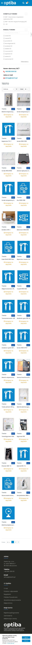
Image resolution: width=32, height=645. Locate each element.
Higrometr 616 (21, 436)
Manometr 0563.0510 (23, 230)
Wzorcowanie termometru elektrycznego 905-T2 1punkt (8, 495)
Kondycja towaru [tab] (10, 14)
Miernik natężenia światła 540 (8, 377)
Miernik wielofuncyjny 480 (23, 407)
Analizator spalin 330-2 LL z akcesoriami (8, 348)
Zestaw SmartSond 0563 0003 (23, 377)
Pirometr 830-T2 (6, 466)
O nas (6, 588)
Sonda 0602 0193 (22, 141)
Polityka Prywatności (10, 597)
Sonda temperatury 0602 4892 (23, 112)
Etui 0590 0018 (21, 200)
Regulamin (7, 594)
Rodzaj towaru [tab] (9, 30)
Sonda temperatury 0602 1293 (8, 200)
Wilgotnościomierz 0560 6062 (8, 289)
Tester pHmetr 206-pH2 (8, 407)
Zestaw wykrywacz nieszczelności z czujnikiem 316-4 (23, 171)
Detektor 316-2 (6, 230)
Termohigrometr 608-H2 (8, 436)
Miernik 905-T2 (21, 466)
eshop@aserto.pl (11, 78)
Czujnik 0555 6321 (22, 289)
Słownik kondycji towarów (12, 600)
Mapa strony (8, 603)
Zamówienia (8, 616)
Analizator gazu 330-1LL (23, 318)
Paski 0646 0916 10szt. (8, 259)
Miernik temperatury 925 (8, 112)
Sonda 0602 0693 (7, 171)
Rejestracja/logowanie (11, 613)
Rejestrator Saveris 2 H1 (23, 259)
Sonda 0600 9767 (22, 348)
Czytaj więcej (10, 643)
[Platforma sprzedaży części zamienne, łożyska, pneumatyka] (10, 3)
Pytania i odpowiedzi (11, 591)
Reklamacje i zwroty (10, 619)
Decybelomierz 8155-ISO (23, 495)
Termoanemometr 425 (8, 318)
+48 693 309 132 (10, 71)
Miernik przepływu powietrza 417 (8, 525)
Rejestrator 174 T (6, 141)
